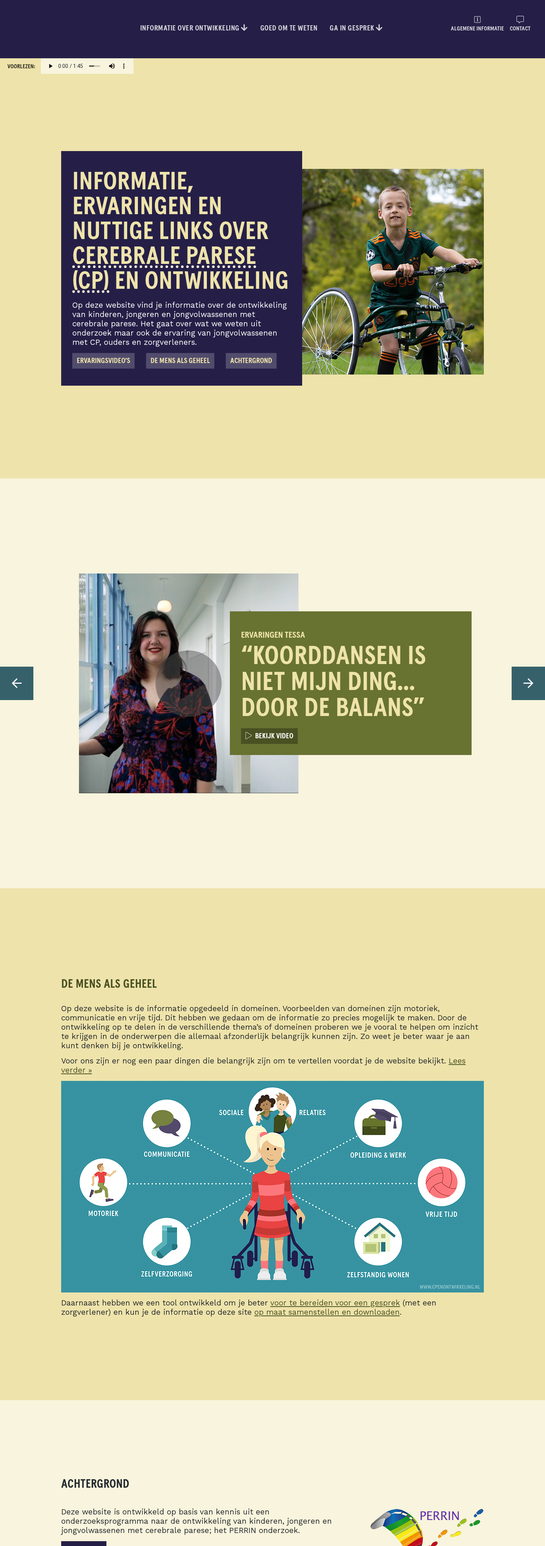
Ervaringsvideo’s (103, 361)
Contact (520, 29)
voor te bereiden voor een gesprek (335, 1302)
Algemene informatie (477, 29)
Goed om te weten (289, 28)
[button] (16, 683)
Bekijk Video (272, 736)
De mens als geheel (180, 361)
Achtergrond (251, 361)
